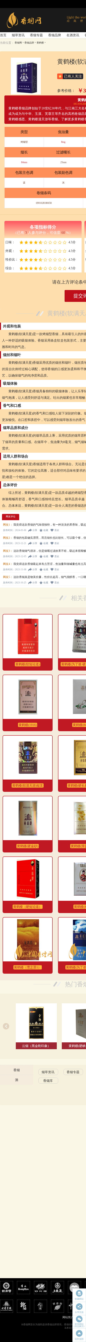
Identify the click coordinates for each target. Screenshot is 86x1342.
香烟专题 (36, 35)
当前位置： (7, 42)
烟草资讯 (18, 35)
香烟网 (18, 42)
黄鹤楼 (40, 42)
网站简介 (68, 1317)
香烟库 (48, 1080)
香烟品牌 (54, 35)
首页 (3, 35)
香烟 (16, 1070)
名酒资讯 (72, 35)
